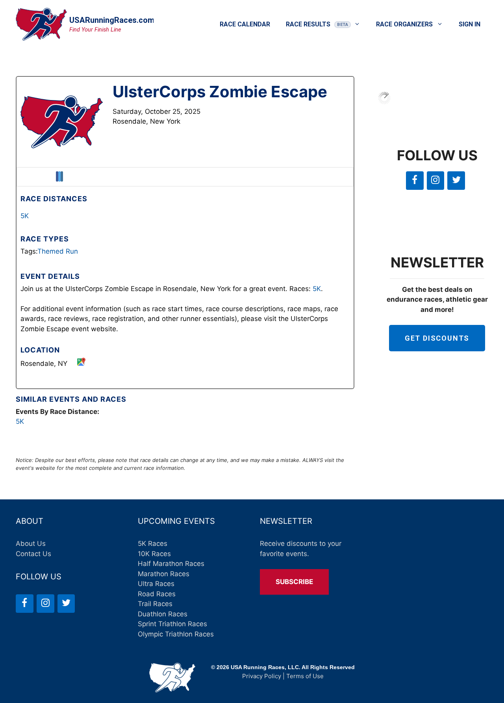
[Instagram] (436, 180)
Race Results (308, 24)
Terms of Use (305, 676)
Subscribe (294, 582)
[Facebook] (415, 180)
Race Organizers (404, 24)
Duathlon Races (162, 614)
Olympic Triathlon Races (176, 634)
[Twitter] (456, 180)
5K (24, 216)
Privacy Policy (261, 676)
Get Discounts (437, 338)
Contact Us (33, 554)
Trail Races (155, 604)
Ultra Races (156, 584)
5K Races (152, 543)
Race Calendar (245, 24)
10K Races (154, 554)
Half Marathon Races (171, 564)
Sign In (469, 24)
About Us (31, 543)
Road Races (157, 594)
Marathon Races (163, 574)
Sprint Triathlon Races (172, 624)
